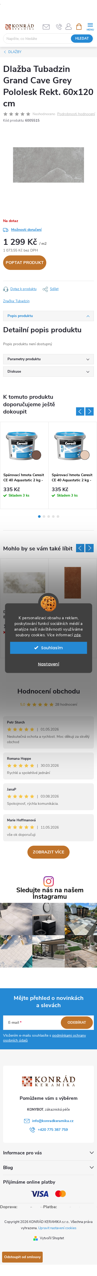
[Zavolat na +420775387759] (59, 26)
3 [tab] (48, 516)
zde (77, 634)
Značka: (16, 301)
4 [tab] (53, 516)
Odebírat (77, 1022)
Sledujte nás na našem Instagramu (50, 893)
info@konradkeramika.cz (52, 1120)
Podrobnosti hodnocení (76, 114)
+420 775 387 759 (53, 1129)
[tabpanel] (24, 465)
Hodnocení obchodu (48, 691)
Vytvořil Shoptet (52, 1238)
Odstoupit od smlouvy (22, 1257)
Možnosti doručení (26, 229)
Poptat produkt (25, 262)
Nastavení (48, 664)
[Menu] (90, 26)
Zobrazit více (48, 852)
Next (89, 411)
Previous (80, 411)
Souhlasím (52, 647)
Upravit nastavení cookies (57, 1228)
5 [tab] (58, 516)
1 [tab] (39, 516)
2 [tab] (44, 516)
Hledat (82, 38)
